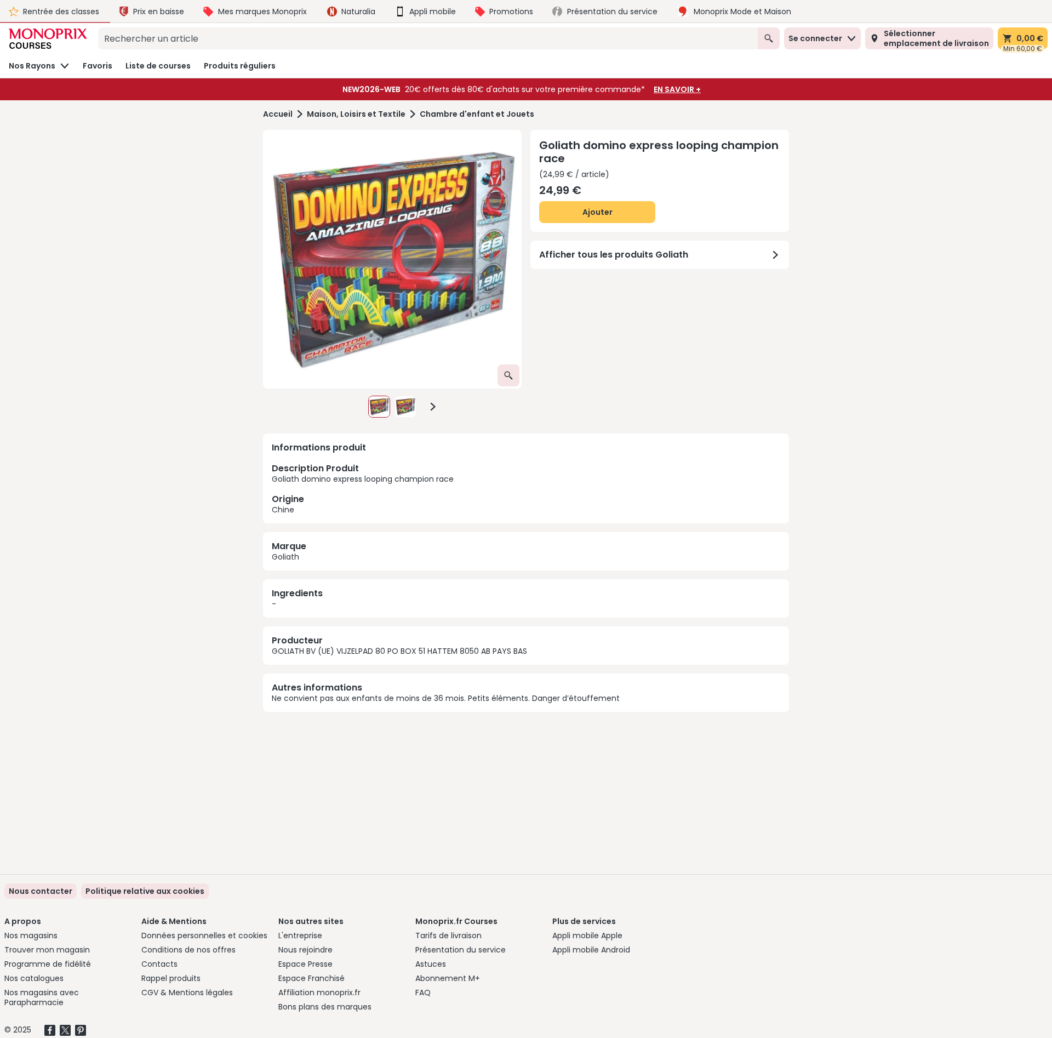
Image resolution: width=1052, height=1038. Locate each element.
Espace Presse (305, 964)
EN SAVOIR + (677, 89)
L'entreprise (300, 935)
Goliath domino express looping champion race (363, 488)
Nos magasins (31, 935)
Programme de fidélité (47, 964)
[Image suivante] (433, 406)
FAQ (423, 992)
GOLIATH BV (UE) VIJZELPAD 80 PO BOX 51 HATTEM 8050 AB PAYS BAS (399, 651)
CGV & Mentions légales (187, 992)
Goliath (285, 557)
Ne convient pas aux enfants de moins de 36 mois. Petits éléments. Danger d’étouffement (446, 698)
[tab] (392, 259)
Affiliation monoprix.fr (319, 992)
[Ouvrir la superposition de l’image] (508, 375)
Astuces (430, 964)
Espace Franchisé (311, 978)
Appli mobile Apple (587, 935)
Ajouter (597, 212)
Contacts (159, 964)
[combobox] (428, 38)
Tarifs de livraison (448, 935)
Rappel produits (171, 978)
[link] (145, 891)
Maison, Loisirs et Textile (356, 114)
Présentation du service (460, 949)
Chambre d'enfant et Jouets (477, 114)
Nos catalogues (34, 978)
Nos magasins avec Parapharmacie (41, 997)
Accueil (278, 114)
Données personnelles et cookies (204, 935)
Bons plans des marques (324, 1006)
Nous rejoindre (305, 949)
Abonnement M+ (447, 978)
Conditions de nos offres (188, 949)
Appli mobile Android (591, 949)
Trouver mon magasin (47, 949)
